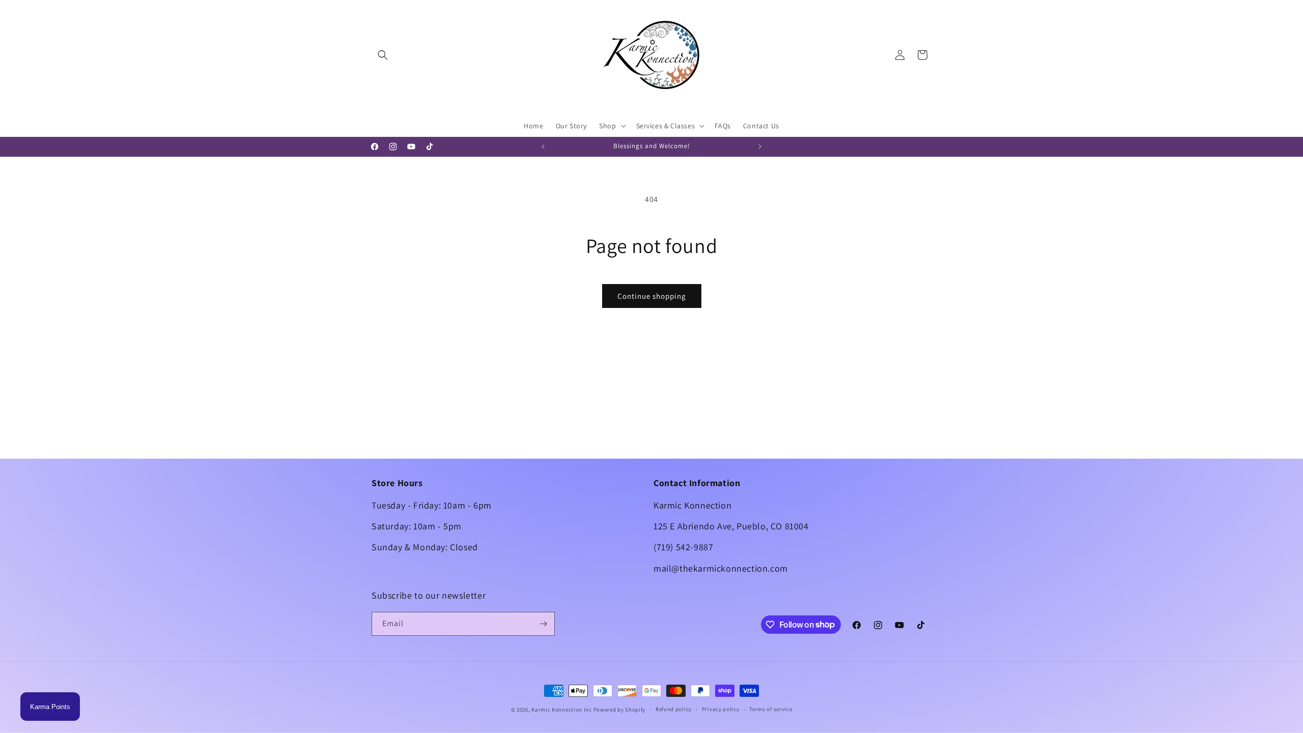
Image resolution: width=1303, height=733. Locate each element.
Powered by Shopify (619, 709)
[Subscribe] (543, 624)
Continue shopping (651, 296)
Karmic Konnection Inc (561, 709)
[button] (383, 55)
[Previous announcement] (543, 146)
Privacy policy (721, 709)
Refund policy (674, 709)
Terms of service (770, 709)
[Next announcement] (760, 146)
